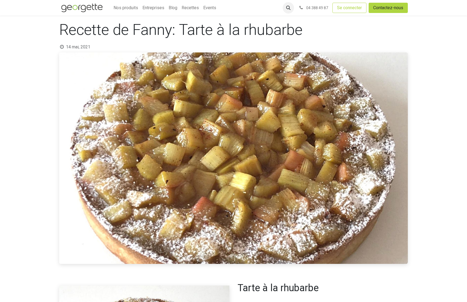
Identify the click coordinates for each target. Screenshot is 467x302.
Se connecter (349, 7)
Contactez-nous (388, 7)
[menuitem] (125, 7)
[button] (288, 8)
